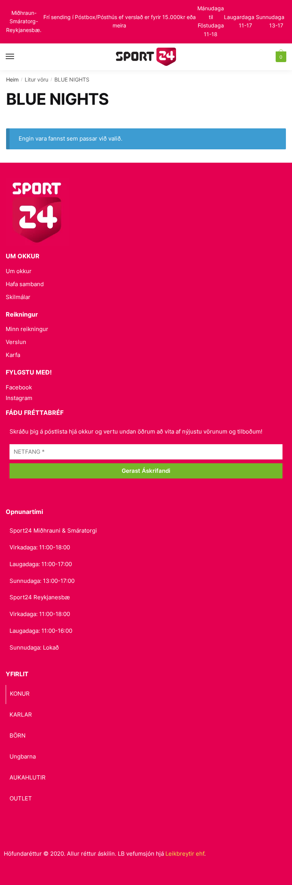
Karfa (13, 354)
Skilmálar (18, 297)
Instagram (19, 398)
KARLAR (21, 714)
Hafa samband (25, 284)
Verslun (16, 342)
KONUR (20, 693)
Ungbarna (23, 756)
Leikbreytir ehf (184, 853)
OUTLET (21, 798)
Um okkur (19, 271)
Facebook (19, 387)
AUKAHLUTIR (28, 777)
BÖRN (17, 735)
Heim (12, 79)
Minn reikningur (27, 329)
